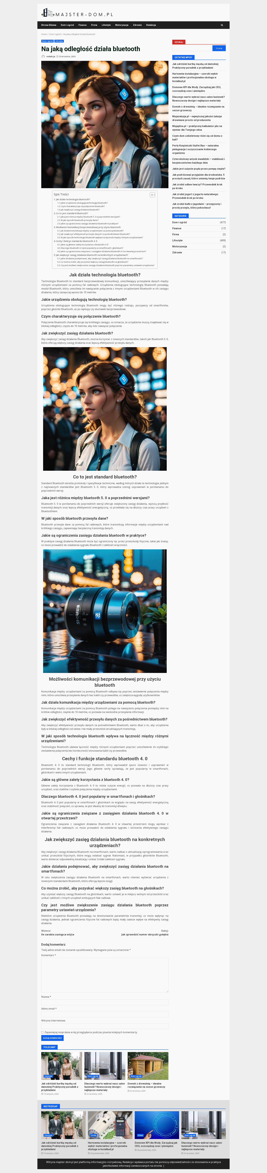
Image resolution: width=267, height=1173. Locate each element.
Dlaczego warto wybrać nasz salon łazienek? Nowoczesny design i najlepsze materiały (104, 1066)
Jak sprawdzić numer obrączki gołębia (144, 932)
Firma (94, 25)
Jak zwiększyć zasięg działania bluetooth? (80, 209)
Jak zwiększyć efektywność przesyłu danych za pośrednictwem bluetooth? (95, 234)
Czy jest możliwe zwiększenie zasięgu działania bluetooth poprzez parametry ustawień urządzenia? (107, 265)
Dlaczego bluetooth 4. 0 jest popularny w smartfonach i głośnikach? (92, 248)
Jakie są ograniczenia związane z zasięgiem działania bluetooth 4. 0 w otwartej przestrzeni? (103, 251)
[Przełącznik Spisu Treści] (150, 194)
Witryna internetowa (53, 1020)
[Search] (222, 25)
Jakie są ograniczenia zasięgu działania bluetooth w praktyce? (90, 223)
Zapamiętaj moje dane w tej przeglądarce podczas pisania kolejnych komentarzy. (91, 1032)
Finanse (82, 25)
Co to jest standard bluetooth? (72, 213)
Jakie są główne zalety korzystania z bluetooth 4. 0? (84, 244)
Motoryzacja (121, 25)
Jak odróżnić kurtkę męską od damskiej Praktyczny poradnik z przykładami (61, 1066)
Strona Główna (48, 25)
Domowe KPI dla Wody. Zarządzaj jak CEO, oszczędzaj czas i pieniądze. (157, 1125)
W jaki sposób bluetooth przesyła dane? (79, 220)
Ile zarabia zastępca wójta (57, 932)
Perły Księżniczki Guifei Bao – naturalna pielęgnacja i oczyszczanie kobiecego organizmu (195, 149)
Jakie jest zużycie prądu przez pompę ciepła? (198, 168)
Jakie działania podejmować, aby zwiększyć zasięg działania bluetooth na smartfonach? (102, 258)
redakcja (50, 56)
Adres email (49, 1008)
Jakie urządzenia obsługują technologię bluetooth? (84, 202)
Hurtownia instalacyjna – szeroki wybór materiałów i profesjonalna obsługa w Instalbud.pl (195, 77)
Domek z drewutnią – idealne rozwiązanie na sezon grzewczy (148, 1066)
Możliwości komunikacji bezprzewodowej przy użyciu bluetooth (88, 227)
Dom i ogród (67, 25)
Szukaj (179, 42)
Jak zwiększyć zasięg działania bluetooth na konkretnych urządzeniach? (92, 255)
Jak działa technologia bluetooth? (73, 199)
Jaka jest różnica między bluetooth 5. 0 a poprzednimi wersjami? (90, 216)
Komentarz (48, 955)
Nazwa (46, 996)
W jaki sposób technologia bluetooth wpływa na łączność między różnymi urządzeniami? (102, 237)
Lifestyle (106, 25)
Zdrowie (137, 25)
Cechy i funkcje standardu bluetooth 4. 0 (76, 241)
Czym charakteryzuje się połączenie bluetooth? (83, 206)
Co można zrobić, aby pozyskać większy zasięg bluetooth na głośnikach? (94, 261)
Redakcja (151, 25)
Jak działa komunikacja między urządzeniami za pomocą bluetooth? (92, 230)
